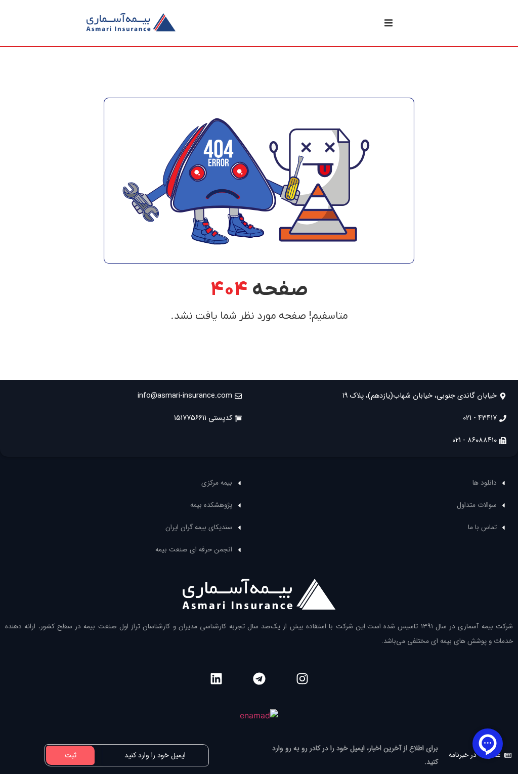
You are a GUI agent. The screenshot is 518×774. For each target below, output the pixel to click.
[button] (388, 23)
